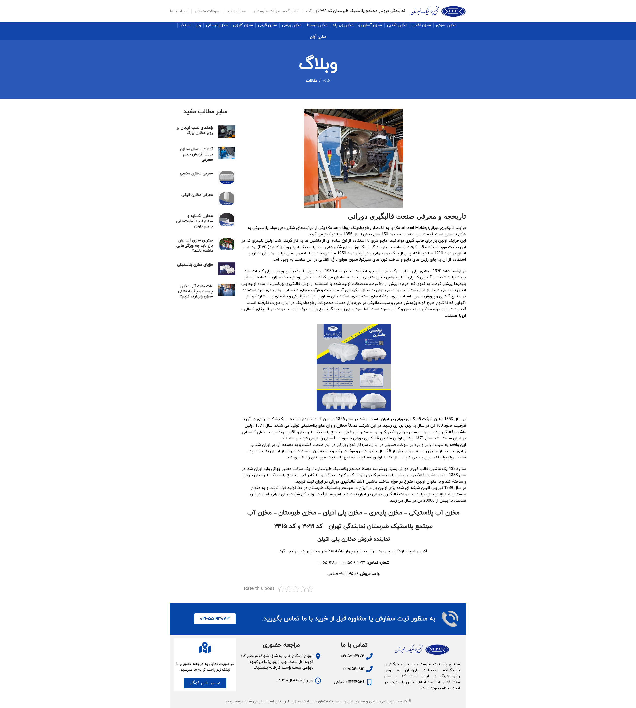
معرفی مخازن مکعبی (196, 173)
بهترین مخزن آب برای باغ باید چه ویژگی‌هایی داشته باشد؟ (194, 245)
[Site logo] (438, 11)
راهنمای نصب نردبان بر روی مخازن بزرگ (195, 130)
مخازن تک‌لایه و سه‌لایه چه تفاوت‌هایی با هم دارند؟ (194, 221)
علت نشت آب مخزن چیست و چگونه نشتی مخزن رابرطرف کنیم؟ (195, 291)
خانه (326, 80)
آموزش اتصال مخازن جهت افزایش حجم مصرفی (196, 154)
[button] (205, 683)
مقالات (311, 80)
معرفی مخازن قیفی (197, 195)
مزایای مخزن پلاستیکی (195, 264)
